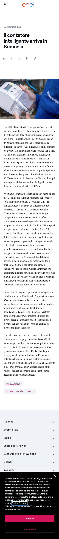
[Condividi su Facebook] (11, 58)
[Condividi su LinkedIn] (27, 58)
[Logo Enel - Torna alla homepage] (28, 4)
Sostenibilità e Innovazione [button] (20, 453)
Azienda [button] (8, 421)
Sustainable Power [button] (15, 445)
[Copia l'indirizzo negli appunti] (35, 58)
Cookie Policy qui (19, 503)
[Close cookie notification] (55, 476)
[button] (5, 4)
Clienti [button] (8, 461)
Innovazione (13, 383)
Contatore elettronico (19, 391)
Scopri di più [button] (11, 429)
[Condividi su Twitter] (19, 58)
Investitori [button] (10, 469)
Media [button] (7, 437)
